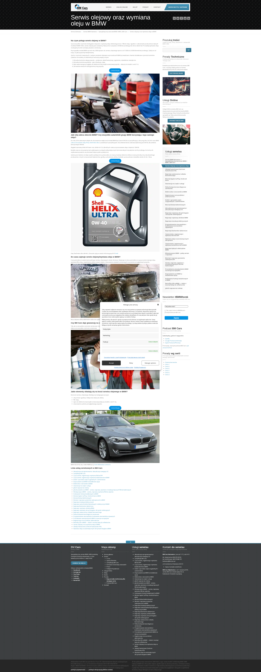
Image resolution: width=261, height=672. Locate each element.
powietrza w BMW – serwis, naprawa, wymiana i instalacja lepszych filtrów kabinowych (102, 490)
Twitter (76, 576)
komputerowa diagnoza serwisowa (86, 514)
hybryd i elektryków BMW (175, 249)
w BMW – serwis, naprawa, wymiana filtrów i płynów (93, 492)
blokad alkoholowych (82, 498)
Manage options (150, 363)
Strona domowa (76, 32)
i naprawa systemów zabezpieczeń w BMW (89, 500)
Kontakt (157, 7)
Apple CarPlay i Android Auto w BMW (87, 496)
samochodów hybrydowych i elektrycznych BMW (91, 504)
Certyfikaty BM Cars (113, 563)
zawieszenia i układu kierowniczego (87, 512)
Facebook (76, 570)
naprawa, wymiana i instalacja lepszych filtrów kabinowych (174, 264)
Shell (116, 253)
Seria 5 (167, 368)
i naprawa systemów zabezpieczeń (175, 258)
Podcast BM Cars (112, 583)
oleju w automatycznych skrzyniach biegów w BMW (92, 529)
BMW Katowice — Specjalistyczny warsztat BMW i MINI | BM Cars (105, 32)
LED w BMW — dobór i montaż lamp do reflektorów (91, 522)
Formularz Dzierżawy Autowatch (116, 565)
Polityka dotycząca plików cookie (123, 367)
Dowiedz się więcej (79, 563)
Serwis (108, 7)
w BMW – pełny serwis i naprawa (177, 254)
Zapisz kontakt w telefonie (173, 567)
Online (122, 7)
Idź (189, 50)
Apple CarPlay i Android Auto (176, 179)
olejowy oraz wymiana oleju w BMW (86, 524)
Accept (111, 363)
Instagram (77, 572)
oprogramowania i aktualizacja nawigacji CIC (90, 471)
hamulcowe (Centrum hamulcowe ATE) (87, 526)
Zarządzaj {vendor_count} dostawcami (115, 357)
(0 (176, 557)
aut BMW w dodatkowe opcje (86, 482)
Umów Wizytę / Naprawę (177, 7)
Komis (106, 575)
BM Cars (79, 473)
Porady (146, 7)
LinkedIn (76, 578)
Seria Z (167, 374)
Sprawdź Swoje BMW (176, 120)
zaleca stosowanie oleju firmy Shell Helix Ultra (85, 143)
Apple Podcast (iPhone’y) (172, 343)
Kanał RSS (76, 580)
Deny (131, 363)
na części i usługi (82, 486)
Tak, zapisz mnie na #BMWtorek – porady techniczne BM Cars (175, 311)
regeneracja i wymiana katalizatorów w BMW (91, 477)
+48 (177, 559)
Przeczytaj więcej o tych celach (136, 357)
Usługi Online (108, 571)
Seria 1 (167, 364)
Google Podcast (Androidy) (173, 341)
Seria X (167, 372)
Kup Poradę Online (176, 73)
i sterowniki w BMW (82, 484)
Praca (108, 567)
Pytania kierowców (171, 362)
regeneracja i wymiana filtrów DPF (88, 475)
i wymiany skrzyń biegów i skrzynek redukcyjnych (91, 510)
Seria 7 (167, 370)
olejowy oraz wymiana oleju (177, 166)
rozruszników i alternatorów (86, 520)
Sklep (135, 7)
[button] (158, 305)
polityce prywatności (78, 670)
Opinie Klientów (111, 560)
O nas (108, 558)
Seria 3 (167, 366)
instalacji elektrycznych (83, 502)
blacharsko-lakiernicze (83, 506)
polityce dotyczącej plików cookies (101, 670)
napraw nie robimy (81, 488)
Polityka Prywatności (140, 367)
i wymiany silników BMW (83, 508)
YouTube (76, 574)
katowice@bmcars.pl (169, 561)
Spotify (167, 339)
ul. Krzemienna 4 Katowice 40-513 (173, 564)
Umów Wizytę (115, 70)
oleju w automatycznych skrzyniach (177, 239)
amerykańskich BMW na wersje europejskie (91, 518)
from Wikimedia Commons (102, 465)
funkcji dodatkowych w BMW (85, 494)
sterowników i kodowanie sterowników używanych (94, 516)
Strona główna (108, 554)
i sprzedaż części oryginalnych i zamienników (89, 480)
